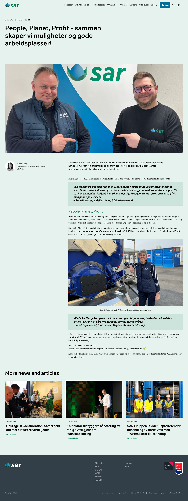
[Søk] (173, 5)
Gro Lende (22, 164)
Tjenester (68, 5)
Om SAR (98, 470)
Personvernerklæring (108, 493)
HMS (127, 466)
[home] (12, 5)
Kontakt (165, 5)
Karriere (133, 5)
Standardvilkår (136, 493)
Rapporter (163, 493)
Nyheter (123, 5)
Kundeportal (99, 5)
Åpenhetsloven (123, 493)
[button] (83, 5)
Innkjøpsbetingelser (150, 493)
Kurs (97, 466)
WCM (97, 473)
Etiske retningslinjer (176, 493)
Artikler (98, 477)
